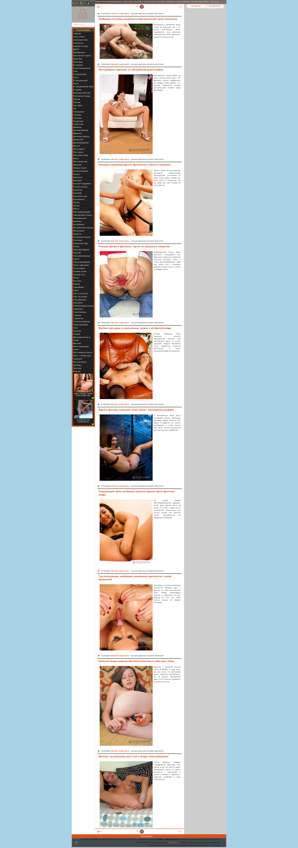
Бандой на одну (80, 46)
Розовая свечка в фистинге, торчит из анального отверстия (134, 247)
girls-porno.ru (173, 842)
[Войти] (82, 14)
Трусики (77, 331)
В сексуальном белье (80, 82)
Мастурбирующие (81, 212)
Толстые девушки (81, 322)
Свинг (76, 290)
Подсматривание (81, 250)
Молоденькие (79, 218)
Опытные (77, 240)
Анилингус (78, 43)
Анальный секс (80, 40)
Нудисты (77, 234)
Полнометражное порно (81, 257)
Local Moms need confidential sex (83, 421)
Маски (76, 209)
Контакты (146, 836)
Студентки (78, 318)
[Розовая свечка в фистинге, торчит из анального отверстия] (126, 284)
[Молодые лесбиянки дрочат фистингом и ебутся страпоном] (126, 202)
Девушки (77, 133)
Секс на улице (80, 297)
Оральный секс (80, 243)
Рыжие (76, 284)
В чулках (77, 90)
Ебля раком (78, 149)
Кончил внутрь (80, 187)
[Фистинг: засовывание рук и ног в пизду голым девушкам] (126, 794)
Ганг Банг (77, 105)
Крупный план (80, 196)
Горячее (77, 115)
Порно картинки (81, 265)
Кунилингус (79, 199)
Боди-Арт (78, 59)
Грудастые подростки (78, 122)
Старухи (77, 315)
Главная (77, 34)
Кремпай (77, 193)
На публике (78, 225)
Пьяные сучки (79, 271)
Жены (76, 158)
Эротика (77, 368)
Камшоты (77, 177)
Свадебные (78, 287)
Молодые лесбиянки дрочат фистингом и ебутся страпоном (134, 165)
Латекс (76, 202)
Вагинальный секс (82, 93)
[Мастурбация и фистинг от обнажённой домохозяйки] (126, 114)
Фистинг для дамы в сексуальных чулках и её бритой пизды (134, 328)
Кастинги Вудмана (82, 184)
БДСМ (76, 49)
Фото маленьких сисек (81, 348)
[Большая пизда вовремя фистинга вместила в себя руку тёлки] (126, 706)
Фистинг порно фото (120, 13)
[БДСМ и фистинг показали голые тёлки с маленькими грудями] (126, 447)
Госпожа (77, 118)
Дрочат (76, 146)
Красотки (77, 190)
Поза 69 (77, 253)
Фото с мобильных (82, 356)
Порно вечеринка (81, 262)
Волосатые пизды (81, 96)
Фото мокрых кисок (82, 353)
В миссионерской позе (81, 69)
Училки (76, 334)
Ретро (76, 278)
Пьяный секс (79, 275)
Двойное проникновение (80, 129)
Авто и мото (79, 37)
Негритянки (78, 231)
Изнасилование (80, 171)
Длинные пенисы (81, 136)
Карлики (77, 180)
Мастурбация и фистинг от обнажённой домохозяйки (130, 70)
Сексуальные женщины (79, 301)
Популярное (196, 6)
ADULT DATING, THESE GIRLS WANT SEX (83, 394)
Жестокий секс (80, 162)
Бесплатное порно (82, 56)
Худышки (77, 359)
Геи (74, 109)
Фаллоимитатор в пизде (81, 339)
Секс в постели (80, 293)
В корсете (78, 65)
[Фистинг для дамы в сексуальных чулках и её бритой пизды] (126, 366)
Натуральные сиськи (83, 228)
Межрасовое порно (82, 215)
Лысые (76, 206)
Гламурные (78, 112)
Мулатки (77, 221)
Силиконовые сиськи (83, 306)
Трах (75, 328)
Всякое (76, 99)
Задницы (77, 165)
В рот (76, 77)
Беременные (79, 52)
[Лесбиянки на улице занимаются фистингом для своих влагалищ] (126, 41)
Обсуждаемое (214, 6)
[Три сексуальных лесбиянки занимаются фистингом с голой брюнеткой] (126, 617)
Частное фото (79, 362)
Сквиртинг (78, 309)
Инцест (76, 174)
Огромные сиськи (81, 237)
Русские (77, 281)
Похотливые (79, 268)
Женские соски (80, 155)
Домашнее (78, 140)
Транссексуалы (80, 325)
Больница (77, 62)
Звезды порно (80, 168)
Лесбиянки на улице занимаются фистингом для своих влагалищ (137, 19)
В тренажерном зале (83, 87)
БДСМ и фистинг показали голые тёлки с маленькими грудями (136, 410)
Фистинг (77, 343)
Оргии (76, 247)
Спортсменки (79, 312)
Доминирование (81, 143)
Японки (76, 371)
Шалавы (77, 365)
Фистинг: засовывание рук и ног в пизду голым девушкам (133, 757)
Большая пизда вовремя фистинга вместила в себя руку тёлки (136, 661)
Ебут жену (78, 152)
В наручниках (79, 74)
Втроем (76, 102)
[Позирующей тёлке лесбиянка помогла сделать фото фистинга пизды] (126, 532)
